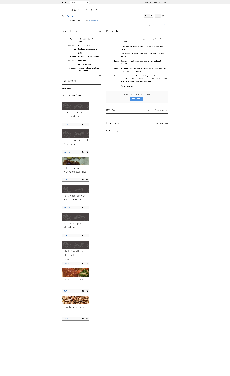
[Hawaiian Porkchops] (75, 272)
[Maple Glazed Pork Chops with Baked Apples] (75, 245)
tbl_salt (66, 124)
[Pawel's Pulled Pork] (75, 300)
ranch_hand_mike (70, 16)
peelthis (67, 152)
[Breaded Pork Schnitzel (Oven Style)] (75, 133)
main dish (154, 25)
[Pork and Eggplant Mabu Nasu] (75, 217)
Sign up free (136, 99)
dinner (161, 25)
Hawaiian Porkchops (74, 279)
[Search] (88, 2)
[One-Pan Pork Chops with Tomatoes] (75, 106)
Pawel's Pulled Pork (74, 306)
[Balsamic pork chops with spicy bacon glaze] (75, 161)
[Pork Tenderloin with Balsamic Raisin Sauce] (75, 189)
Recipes (148, 3)
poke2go (67, 263)
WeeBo (66, 319)
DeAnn (66, 180)
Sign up (157, 3)
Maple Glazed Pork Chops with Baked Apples (73, 255)
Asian (166, 25)
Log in (165, 3)
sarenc (66, 235)
